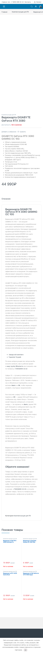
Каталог (38, 2)
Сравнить (23, 132)
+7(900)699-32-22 (20, 369)
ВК (19, 385)
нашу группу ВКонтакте (15, 366)
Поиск (31, 6)
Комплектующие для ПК (20, 12)
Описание (6, 199)
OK (25, 650)
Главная (4, 12)
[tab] (6, 200)
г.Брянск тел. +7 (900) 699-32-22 (13, 2)
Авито (13, 385)
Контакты (28, 2)
